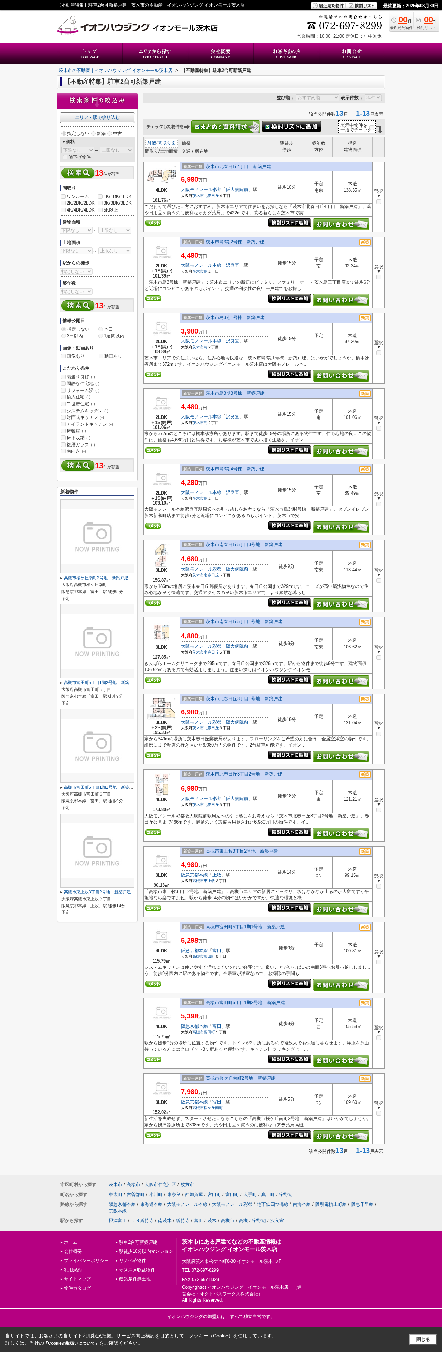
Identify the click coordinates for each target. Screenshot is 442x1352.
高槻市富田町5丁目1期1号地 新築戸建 (245, 926)
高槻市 (198, 881)
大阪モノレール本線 (201, 265)
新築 (101, 133)
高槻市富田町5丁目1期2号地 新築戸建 (245, 1002)
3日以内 (75, 335)
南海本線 (302, 1204)
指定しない (78, 133)
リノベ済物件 (132, 1260)
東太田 (115, 1194)
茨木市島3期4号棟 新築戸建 (235, 468)
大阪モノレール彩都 (201, 189)
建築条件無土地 (135, 1278)
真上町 (268, 1194)
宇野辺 (286, 1194)
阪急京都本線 (194, 874)
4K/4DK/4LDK (81, 210)
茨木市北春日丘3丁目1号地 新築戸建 (244, 698)
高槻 (243, 1220)
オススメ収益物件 (137, 1270)
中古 (117, 133)
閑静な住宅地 (83, 383)
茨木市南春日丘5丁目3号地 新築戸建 (244, 544)
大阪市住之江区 (160, 1184)
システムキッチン (87, 410)
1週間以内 (114, 335)
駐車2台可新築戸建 (138, 1242)
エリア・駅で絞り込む (97, 117)
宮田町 (214, 1194)
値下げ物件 (79, 157)
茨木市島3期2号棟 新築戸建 (235, 241)
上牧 (216, 874)
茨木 (212, 1220)
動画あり (113, 356)
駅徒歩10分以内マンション (146, 1251)
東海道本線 (151, 1204)
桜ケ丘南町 (213, 1108)
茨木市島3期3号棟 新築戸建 (235, 393)
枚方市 (187, 1184)
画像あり (76, 356)
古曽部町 (136, 1194)
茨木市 (198, 196)
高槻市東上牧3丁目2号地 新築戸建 (242, 851)
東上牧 (209, 881)
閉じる (423, 1339)
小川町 (156, 1194)
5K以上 (111, 210)
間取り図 (167, 142)
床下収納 (78, 437)
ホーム (70, 1242)
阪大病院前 (237, 189)
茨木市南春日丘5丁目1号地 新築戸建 (244, 621)
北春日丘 (211, 196)
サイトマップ (77, 1278)
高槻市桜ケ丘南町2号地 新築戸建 (241, 1078)
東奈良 (174, 1194)
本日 (108, 329)
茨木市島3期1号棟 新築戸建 (235, 317)
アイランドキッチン (90, 424)
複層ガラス (81, 444)
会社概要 (73, 1251)
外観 (151, 142)
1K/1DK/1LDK (118, 196)
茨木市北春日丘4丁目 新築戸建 (238, 166)
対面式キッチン (85, 417)
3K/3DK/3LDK (118, 203)
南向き (76, 451)
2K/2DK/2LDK (81, 203)
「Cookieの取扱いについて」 (71, 1343)
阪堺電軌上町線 (331, 1204)
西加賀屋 (194, 1194)
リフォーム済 (83, 390)
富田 (216, 950)
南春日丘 (211, 575)
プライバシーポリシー (86, 1260)
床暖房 (76, 430)
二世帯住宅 (81, 403)
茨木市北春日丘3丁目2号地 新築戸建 (244, 774)
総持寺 (183, 1220)
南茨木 (165, 1220)
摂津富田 (118, 1220)
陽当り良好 (81, 376)
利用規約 (73, 1270)
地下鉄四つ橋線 (272, 1204)
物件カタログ (77, 1288)
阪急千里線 (362, 1204)
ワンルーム (78, 196)
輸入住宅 (78, 397)
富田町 (209, 956)
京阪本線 (118, 1210)
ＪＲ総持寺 (142, 1220)
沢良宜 (232, 265)
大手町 (250, 1194)
